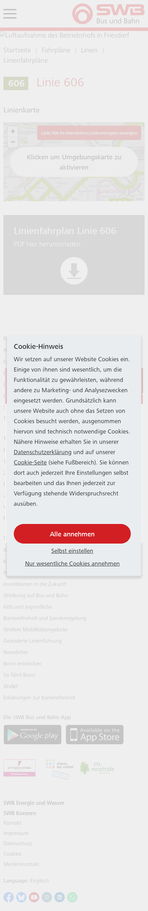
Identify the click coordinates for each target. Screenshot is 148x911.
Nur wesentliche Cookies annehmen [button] (72, 564)
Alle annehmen (72, 534)
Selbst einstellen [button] (72, 551)
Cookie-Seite (30, 463)
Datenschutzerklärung (43, 453)
